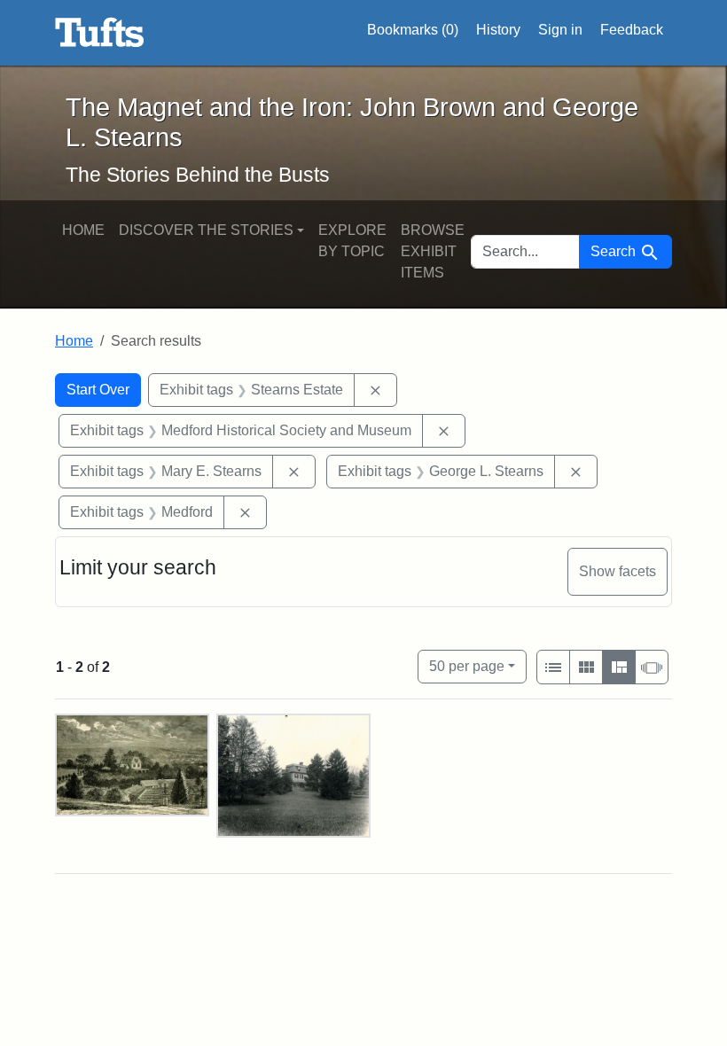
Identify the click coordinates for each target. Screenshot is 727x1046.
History (498, 29)
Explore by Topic (352, 240)
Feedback (631, 29)
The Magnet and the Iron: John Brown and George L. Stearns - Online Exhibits (100, 33)
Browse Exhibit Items (433, 251)
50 (466, 666)
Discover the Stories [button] (206, 230)
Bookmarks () (412, 29)
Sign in (560, 29)
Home (83, 230)
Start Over (97, 389)
